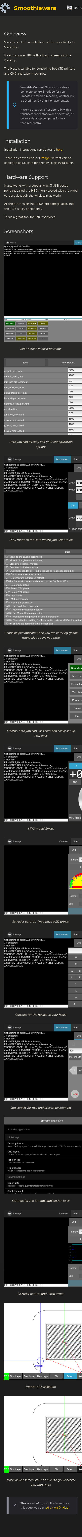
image (45, 158)
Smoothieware (35, 8)
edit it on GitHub (56, 1507)
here (59, 149)
